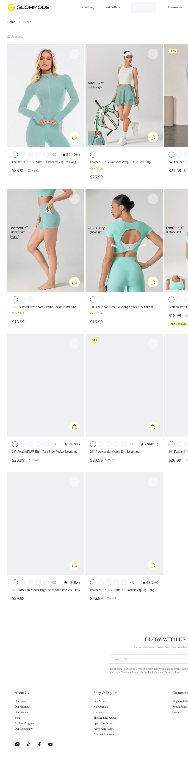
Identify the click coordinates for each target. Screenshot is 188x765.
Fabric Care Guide (106, 732)
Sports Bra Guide (105, 726)
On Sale (99, 715)
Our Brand (22, 704)
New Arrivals (102, 710)
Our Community (26, 732)
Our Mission (23, 710)
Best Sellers (101, 704)
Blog (18, 721)
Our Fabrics (22, 715)
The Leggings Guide (108, 721)
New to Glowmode (106, 738)
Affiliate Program (26, 726)
